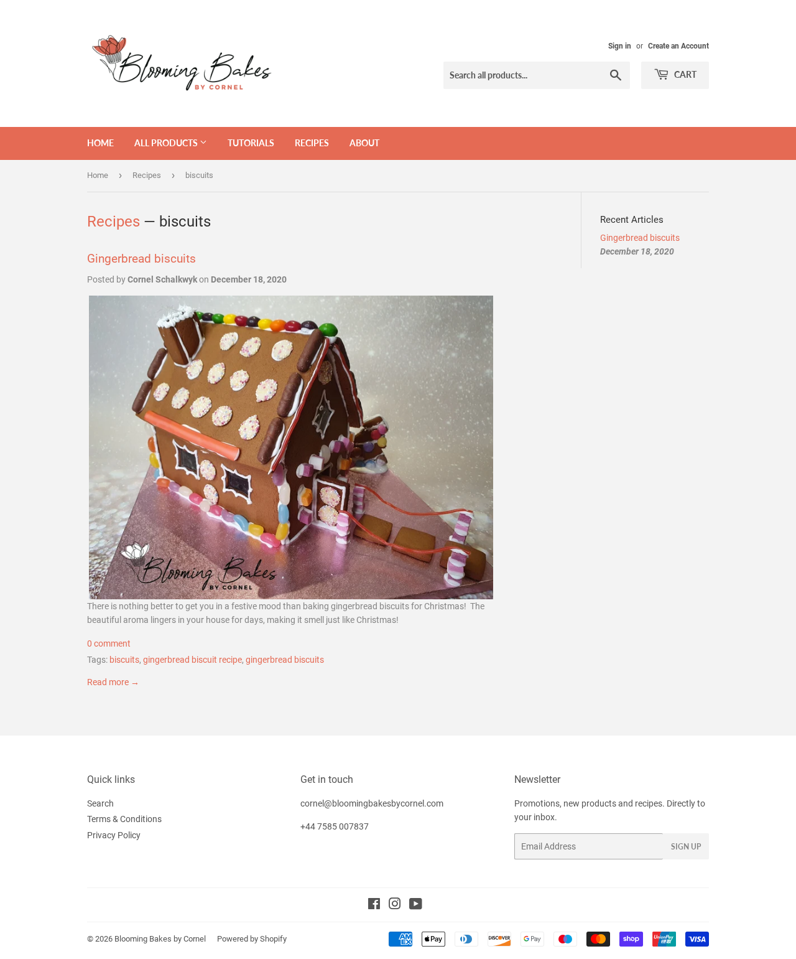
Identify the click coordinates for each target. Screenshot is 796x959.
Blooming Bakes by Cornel (160, 938)
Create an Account (678, 46)
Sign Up (686, 846)
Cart (684, 74)
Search (100, 803)
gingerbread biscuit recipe (192, 660)
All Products (167, 143)
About (364, 143)
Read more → (113, 682)
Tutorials (251, 143)
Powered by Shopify (252, 938)
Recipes (312, 143)
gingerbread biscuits (285, 660)
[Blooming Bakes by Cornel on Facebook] (374, 905)
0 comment (109, 643)
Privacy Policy (114, 835)
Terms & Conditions (124, 819)
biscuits (124, 660)
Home (100, 143)
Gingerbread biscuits (141, 259)
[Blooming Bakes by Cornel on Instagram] (395, 905)
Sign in (619, 46)
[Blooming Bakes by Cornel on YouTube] (415, 905)
